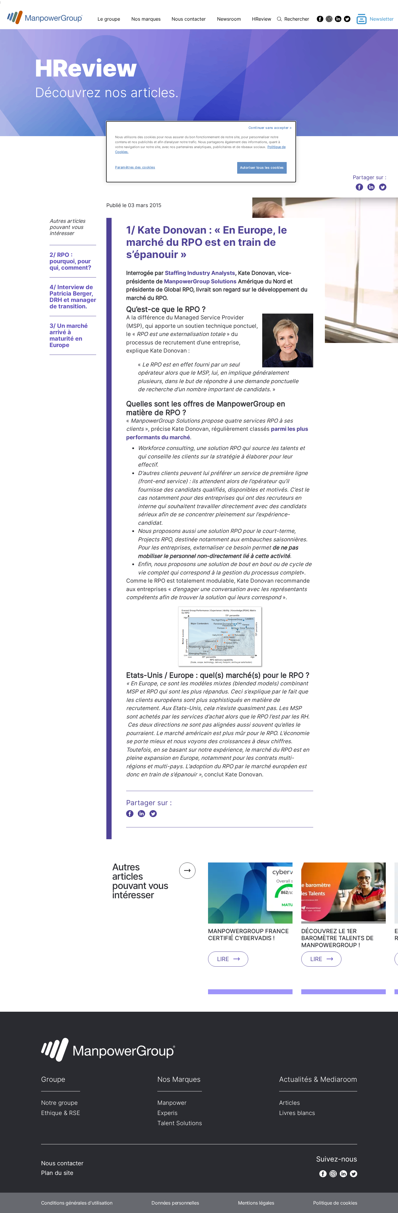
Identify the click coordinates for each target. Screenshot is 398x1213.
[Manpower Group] (58, 19)
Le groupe (109, 19)
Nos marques (146, 19)
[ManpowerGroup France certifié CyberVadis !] (250, 895)
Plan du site (57, 1172)
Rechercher (296, 19)
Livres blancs (297, 1112)
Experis (167, 1112)
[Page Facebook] (320, 19)
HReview (261, 19)
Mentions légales (256, 1203)
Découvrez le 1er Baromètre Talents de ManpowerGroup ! (337, 938)
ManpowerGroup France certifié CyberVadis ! (248, 935)
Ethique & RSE (60, 1112)
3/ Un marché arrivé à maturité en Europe (69, 335)
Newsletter (382, 19)
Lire (223, 959)
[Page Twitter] (347, 19)
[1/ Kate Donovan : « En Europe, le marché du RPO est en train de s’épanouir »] (325, 271)
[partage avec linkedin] (371, 187)
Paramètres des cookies (135, 167)
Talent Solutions (179, 1123)
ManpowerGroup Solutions (200, 281)
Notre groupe (59, 1102)
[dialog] (201, 151)
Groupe (53, 1079)
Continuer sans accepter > (270, 128)
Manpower (171, 1102)
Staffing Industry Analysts (200, 273)
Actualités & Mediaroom (318, 1079)
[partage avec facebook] (359, 187)
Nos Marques (178, 1079)
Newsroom (229, 19)
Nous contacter (189, 19)
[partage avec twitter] (382, 187)
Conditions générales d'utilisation (76, 1203)
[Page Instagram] (329, 19)
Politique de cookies (335, 1203)
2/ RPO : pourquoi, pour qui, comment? (70, 261)
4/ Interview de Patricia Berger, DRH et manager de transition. (73, 297)
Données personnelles (175, 1203)
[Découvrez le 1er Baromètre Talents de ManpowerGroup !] (343, 895)
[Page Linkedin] (338, 19)
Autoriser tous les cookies (262, 168)
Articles (289, 1102)
